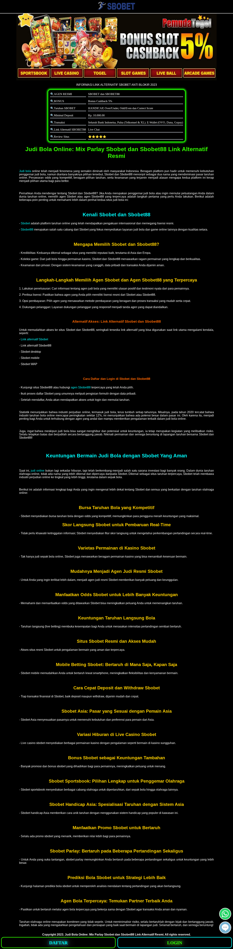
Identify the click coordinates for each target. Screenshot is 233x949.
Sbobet (25, 223)
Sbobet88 (27, 229)
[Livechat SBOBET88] (225, 932)
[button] (225, 927)
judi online (37, 470)
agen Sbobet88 (81, 387)
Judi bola (25, 171)
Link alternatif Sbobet (34, 339)
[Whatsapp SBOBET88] (225, 918)
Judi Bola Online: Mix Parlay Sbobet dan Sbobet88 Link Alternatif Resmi (114, 934)
